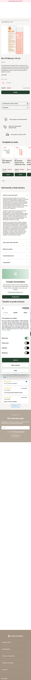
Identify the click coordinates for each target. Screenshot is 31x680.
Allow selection (15, 365)
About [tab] (25, 312)
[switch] (27, 343)
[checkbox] (7, 431)
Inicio (2, 20)
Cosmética (7, 20)
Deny (15, 370)
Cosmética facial (15, 20)
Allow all (15, 360)
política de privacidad (18, 431)
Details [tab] (15, 312)
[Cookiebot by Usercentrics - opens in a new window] (22, 308)
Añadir (8, 174)
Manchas (27, 20)
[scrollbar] (15, 181)
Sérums (22, 20)
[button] (15, 649)
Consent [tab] (5, 312)
